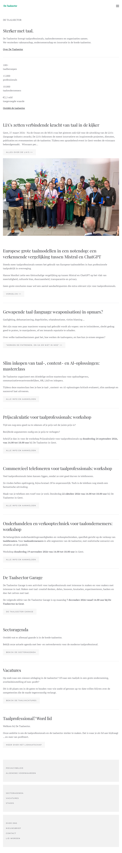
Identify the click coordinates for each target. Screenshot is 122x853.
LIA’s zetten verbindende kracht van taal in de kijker (51, 125)
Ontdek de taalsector (14, 108)
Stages (10, 803)
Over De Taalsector (13, 49)
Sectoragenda (15, 793)
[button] (117, 6)
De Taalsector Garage (19, 612)
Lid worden (13, 838)
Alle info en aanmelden (21, 399)
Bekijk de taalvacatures (21, 700)
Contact (11, 833)
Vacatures (12, 798)
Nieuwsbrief (13, 828)
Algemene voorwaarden (21, 773)
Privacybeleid (14, 768)
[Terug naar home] (10, 6)
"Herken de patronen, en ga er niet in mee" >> (34, 345)
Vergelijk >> (13, 294)
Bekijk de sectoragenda (21, 652)
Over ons (11, 823)
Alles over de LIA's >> (19, 152)
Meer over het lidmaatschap (24, 745)
